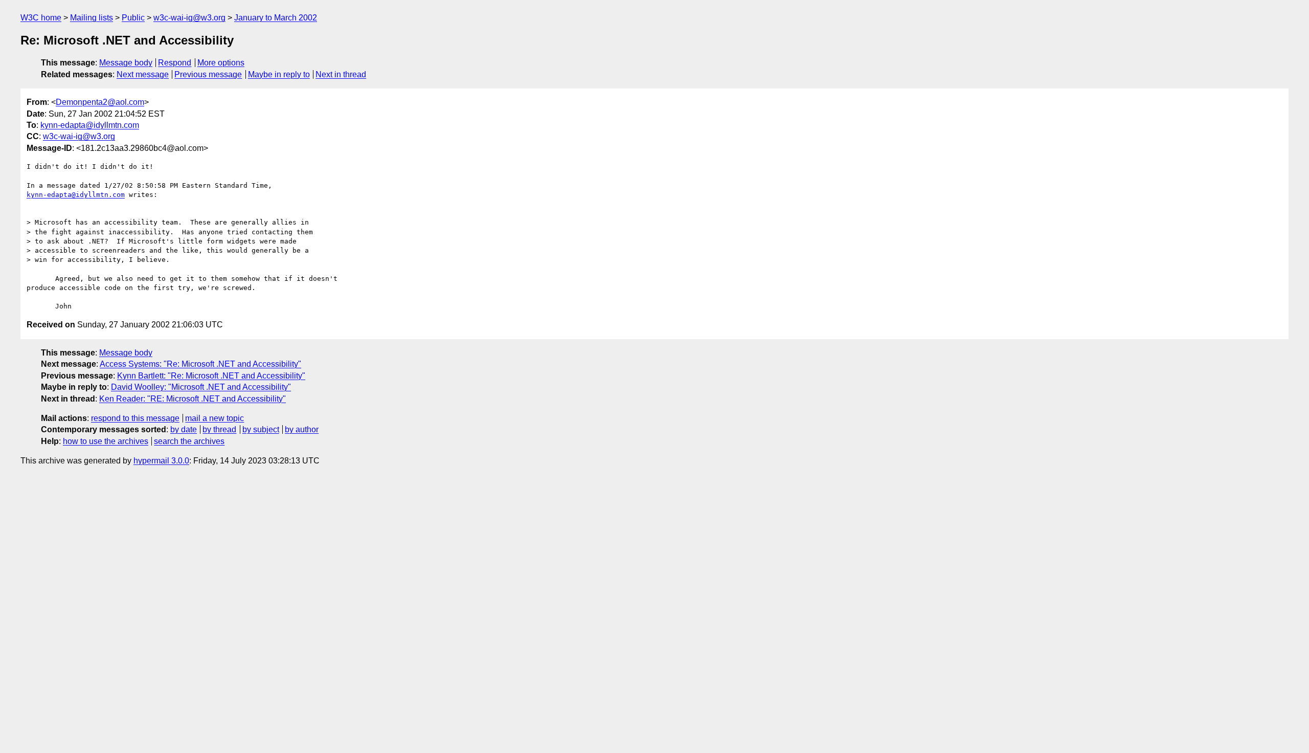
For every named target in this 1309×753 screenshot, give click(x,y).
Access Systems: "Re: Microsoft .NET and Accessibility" (200, 364)
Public (133, 17)
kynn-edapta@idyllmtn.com (89, 125)
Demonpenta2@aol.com (100, 102)
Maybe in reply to (279, 74)
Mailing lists (91, 17)
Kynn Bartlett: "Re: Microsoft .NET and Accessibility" (211, 375)
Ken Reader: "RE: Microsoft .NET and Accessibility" (192, 398)
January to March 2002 (275, 17)
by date (183, 429)
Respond (174, 62)
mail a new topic (214, 418)
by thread (219, 429)
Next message (143, 74)
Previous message (208, 74)
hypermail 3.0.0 (161, 460)
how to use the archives (105, 441)
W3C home (40, 17)
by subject (260, 429)
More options (220, 62)
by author (302, 429)
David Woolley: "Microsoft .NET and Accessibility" (201, 387)
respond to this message (135, 418)
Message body (125, 62)
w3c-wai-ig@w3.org (189, 17)
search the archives (189, 441)
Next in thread (340, 74)
